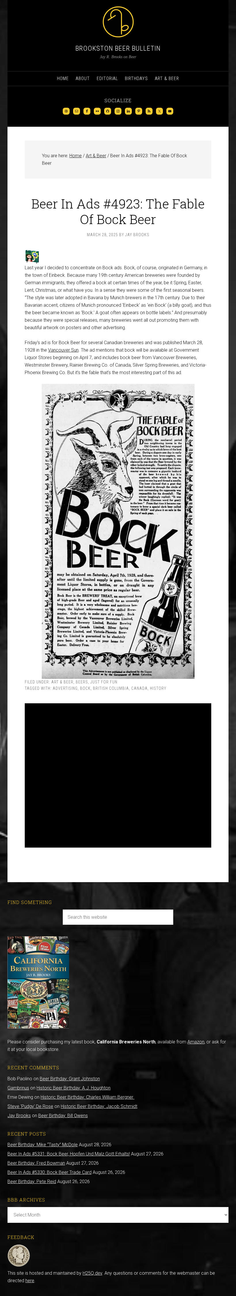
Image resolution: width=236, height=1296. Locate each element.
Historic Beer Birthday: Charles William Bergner (87, 1097)
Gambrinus (18, 1088)
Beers (82, 682)
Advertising (65, 688)
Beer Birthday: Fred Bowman (36, 1163)
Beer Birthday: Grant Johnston (70, 1078)
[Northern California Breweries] (38, 1027)
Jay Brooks (19, 1115)
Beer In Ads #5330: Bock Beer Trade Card (49, 1172)
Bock (85, 688)
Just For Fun (103, 682)
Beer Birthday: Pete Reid (31, 1181)
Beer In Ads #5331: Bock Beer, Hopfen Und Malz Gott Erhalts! (68, 1154)
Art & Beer (62, 682)
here (29, 1280)
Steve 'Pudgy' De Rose (30, 1106)
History (158, 688)
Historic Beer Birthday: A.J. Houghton (74, 1088)
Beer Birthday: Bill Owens (63, 1115)
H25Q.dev (92, 1273)
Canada (139, 688)
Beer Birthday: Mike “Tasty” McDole (42, 1144)
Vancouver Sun (63, 350)
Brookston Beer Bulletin (118, 48)
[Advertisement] (118, 775)
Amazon (195, 1042)
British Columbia (111, 688)
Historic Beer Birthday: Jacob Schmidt (99, 1106)
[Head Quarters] (18, 1265)
